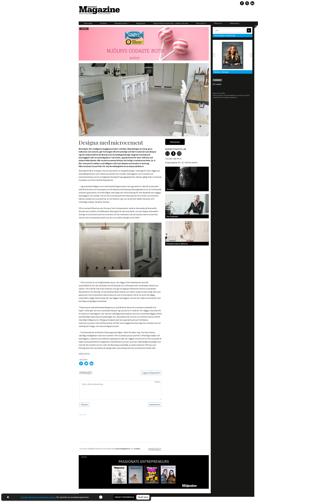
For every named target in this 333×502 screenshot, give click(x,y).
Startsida (88, 23)
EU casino (217, 84)
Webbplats (175, 142)
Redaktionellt (121, 23)
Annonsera (234, 23)
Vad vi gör (200, 23)
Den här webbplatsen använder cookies (38, 497)
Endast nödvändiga (124, 497)
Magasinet (140, 23)
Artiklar (103, 23)
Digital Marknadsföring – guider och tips (170, 23)
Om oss (217, 23)
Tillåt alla (143, 497)
